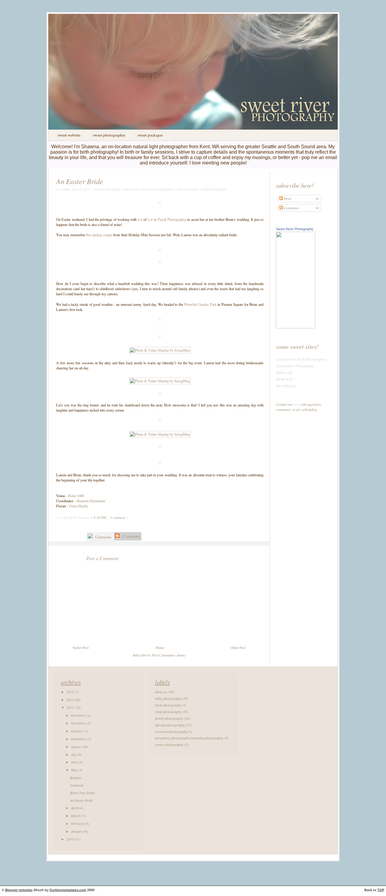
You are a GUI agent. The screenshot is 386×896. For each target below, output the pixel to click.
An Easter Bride (79, 181)
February (78, 823)
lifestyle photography (107, 189)
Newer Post (81, 647)
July (74, 754)
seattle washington (186, 189)
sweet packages (150, 135)
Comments (102, 536)
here (296, 404)
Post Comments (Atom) (168, 655)
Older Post (238, 647)
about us (161, 691)
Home (160, 647)
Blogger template (19, 890)
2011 (70, 707)
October (77, 730)
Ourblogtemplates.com (67, 890)
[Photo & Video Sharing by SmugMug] (160, 350)
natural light (130, 189)
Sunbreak (77, 785)
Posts (287, 198)
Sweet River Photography (294, 229)
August (76, 746)
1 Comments (130, 536)
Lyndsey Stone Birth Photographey (301, 359)
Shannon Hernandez (90, 500)
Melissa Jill (284, 372)
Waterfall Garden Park (200, 304)
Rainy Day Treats (82, 792)
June (74, 762)
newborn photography (171, 731)
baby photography (168, 698)
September (79, 738)
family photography (169, 718)
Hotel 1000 (76, 495)
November (79, 723)
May (74, 769)
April (75, 807)
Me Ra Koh (284, 379)
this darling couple (99, 234)
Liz (140, 219)
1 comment (118, 517)
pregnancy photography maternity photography (189, 737)
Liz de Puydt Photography (166, 219)
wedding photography (213, 189)
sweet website (69, 135)
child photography (168, 711)
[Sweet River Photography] (295, 326)
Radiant (75, 777)
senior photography (169, 744)
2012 (70, 699)
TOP (380, 890)
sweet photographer (109, 135)
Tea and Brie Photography (295, 365)
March (76, 815)
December (79, 715)
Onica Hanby (78, 505)
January (77, 831)
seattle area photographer (156, 189)
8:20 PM (99, 517)
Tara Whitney (285, 385)
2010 (70, 839)
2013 (70, 691)
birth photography (168, 705)
